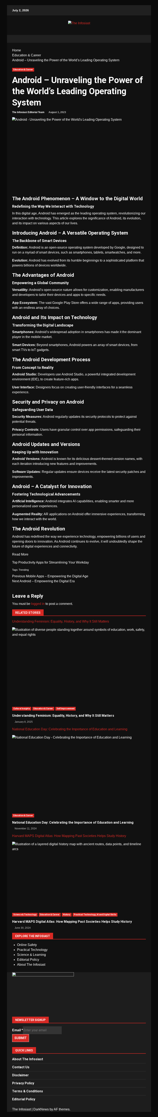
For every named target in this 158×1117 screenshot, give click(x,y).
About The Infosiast (31, 964)
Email (17, 1030)
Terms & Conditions (27, 1091)
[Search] (141, 39)
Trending (24, 569)
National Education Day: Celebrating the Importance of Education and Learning (69, 729)
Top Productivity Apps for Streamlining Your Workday (50, 562)
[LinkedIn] (79, 1008)
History (66, 914)
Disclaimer (20, 1075)
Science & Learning (31, 954)
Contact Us (20, 1067)
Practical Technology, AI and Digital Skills (95, 914)
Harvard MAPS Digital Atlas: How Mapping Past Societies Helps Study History (69, 836)
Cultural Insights (21, 708)
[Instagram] (79, 1003)
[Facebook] (79, 993)
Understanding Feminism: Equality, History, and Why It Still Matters (60, 621)
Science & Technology (24, 914)
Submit (20, 1038)
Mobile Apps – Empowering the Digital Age (50, 576)
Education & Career (23, 69)
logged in (38, 603)
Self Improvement (66, 708)
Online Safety (27, 945)
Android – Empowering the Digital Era (43, 581)
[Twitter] (79, 998)
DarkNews (41, 1109)
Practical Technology (32, 949)
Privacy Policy (23, 1083)
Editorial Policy (28, 959)
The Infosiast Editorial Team (28, 112)
